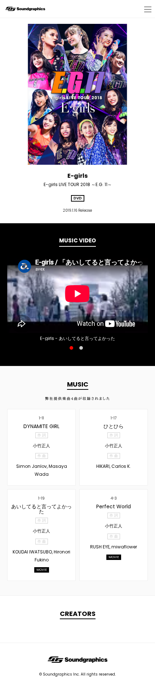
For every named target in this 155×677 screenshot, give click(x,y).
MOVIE (41, 570)
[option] (77, 293)
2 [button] (81, 348)
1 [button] (71, 348)
